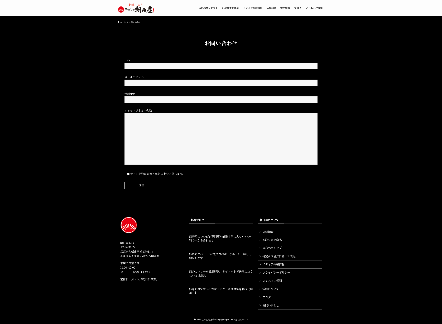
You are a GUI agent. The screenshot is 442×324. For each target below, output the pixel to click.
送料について (270, 288)
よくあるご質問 (272, 280)
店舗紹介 (267, 231)
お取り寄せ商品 (272, 239)
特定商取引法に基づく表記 (279, 256)
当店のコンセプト (273, 247)
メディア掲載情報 (273, 264)
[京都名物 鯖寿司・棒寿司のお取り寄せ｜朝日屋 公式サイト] (136, 8)
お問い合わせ (270, 305)
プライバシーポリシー (276, 272)
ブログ (266, 297)
